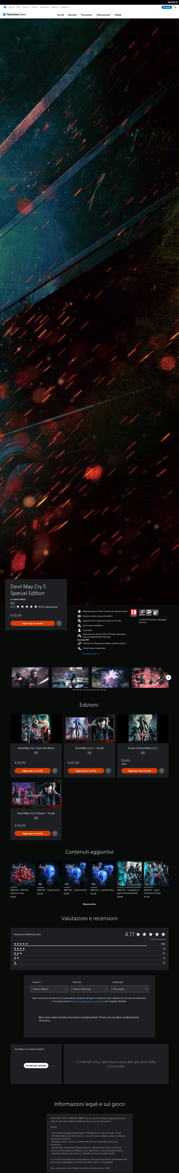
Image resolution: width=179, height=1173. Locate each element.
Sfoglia (118, 14)
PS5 (18, 7)
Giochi (25, 7)
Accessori (44, 7)
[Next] (168, 677)
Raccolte (72, 14)
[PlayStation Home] (5, 7)
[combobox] (50, 989)
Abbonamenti (103, 14)
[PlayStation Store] (15, 14)
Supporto (64, 7)
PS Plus (34, 7)
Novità (54, 7)
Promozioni (86, 14)
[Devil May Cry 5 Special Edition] (30, 677)
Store (11, 7)
